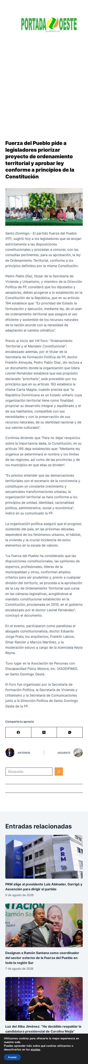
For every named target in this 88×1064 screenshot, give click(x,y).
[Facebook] (18, 732)
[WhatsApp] (70, 732)
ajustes (35, 1049)
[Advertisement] (44, 83)
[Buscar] (59, 771)
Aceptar (12, 1057)
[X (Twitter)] (44, 732)
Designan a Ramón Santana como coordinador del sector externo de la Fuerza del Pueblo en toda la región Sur (42, 958)
